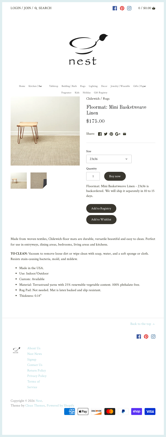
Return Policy (36, 370)
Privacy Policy (36, 376)
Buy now (115, 176)
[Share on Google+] (117, 133)
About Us (33, 348)
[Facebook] (115, 8)
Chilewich (93, 98)
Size (88, 151)
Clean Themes (35, 405)
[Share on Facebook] (100, 133)
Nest (39, 401)
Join (27, 8)
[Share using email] (124, 133)
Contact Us (34, 365)
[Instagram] (129, 8)
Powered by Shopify (60, 405)
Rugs (106, 98)
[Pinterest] (122, 8)
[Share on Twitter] (105, 133)
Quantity (91, 168)
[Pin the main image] (111, 133)
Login (16, 8)
